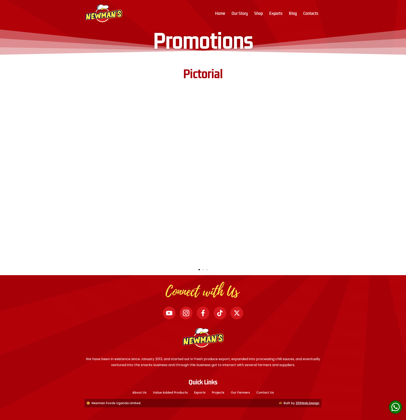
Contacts (310, 13)
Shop (258, 13)
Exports (276, 13)
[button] (199, 269)
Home (220, 13)
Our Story (240, 13)
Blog (293, 13)
